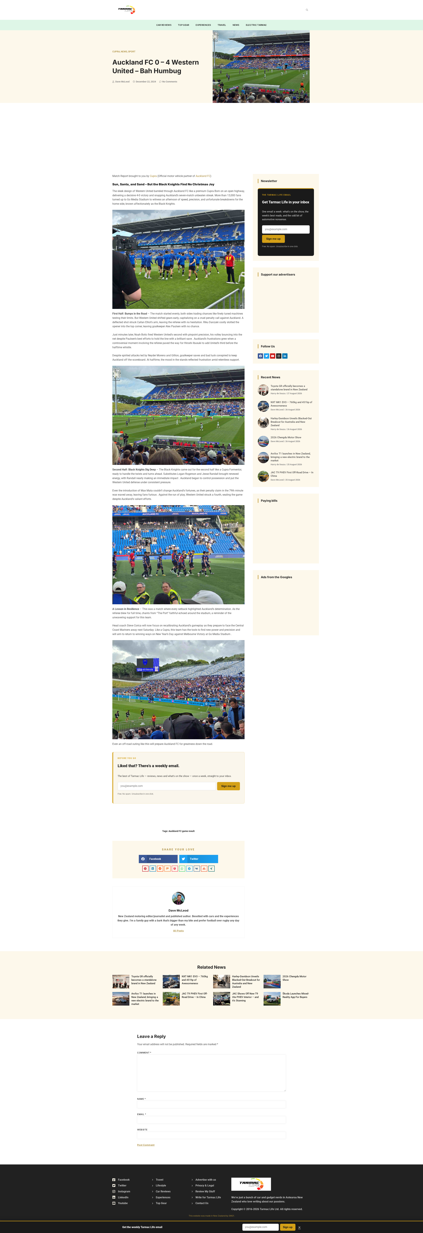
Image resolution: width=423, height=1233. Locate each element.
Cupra (116, 51)
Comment (144, 1052)
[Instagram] (278, 356)
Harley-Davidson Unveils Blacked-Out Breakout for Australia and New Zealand (291, 422)
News (236, 25)
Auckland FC (203, 176)
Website (142, 1129)
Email (141, 1114)
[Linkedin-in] (285, 356)
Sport (131, 51)
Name (141, 1099)
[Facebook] (260, 356)
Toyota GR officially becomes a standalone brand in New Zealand (143, 980)
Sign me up (228, 786)
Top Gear (183, 25)
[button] (307, 10)
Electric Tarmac (256, 25)
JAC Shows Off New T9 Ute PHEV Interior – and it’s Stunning (245, 997)
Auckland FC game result (182, 831)
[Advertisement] (204, 9)
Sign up (287, 1227)
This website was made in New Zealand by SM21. (211, 1215)
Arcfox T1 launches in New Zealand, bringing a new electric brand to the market (290, 457)
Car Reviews (163, 25)
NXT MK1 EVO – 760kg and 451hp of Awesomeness (195, 980)
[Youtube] (272, 356)
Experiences (203, 25)
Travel (222, 25)
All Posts (178, 930)
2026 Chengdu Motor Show (286, 437)
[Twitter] (266, 356)
